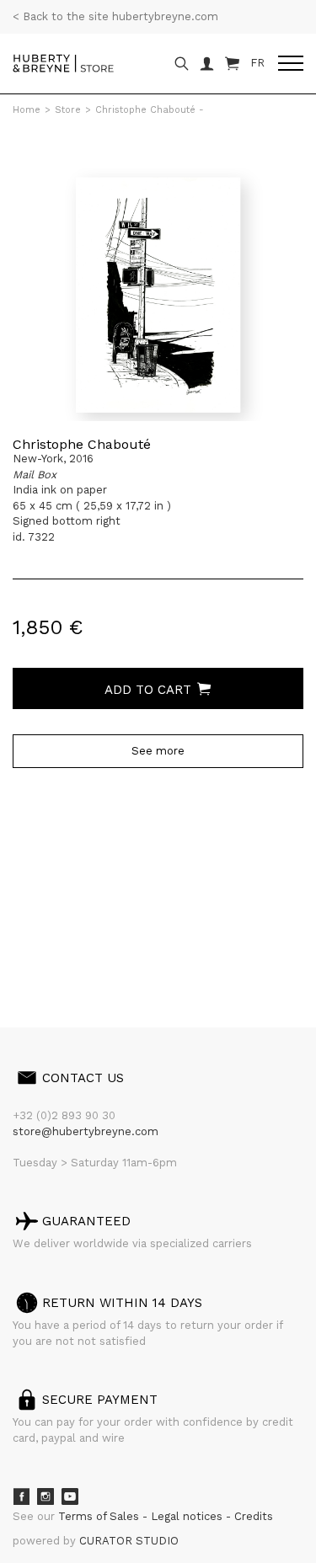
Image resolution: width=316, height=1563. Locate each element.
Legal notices (188, 1516)
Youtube (70, 1496)
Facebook (21, 1496)
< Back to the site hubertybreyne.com (115, 16)
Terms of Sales (100, 1516)
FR (257, 62)
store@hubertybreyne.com (85, 1131)
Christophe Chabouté (82, 444)
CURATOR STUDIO (129, 1540)
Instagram (45, 1496)
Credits (253, 1516)
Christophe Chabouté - (149, 109)
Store (68, 109)
